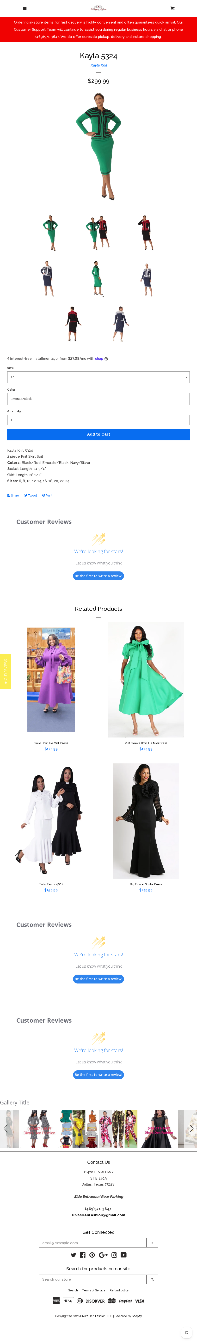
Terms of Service (93, 1290)
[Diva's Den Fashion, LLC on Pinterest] (92, 1256)
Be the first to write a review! (98, 576)
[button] (6, 1129)
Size (10, 368)
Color (11, 389)
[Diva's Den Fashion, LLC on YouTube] (124, 1256)
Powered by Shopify (128, 1316)
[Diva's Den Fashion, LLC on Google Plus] (103, 1256)
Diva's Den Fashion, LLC (96, 1316)
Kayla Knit (98, 65)
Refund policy (119, 1290)
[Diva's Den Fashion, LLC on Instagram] (114, 1256)
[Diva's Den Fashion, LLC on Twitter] (73, 1256)
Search (73, 1290)
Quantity (14, 411)
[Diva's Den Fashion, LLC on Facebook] (83, 1256)
